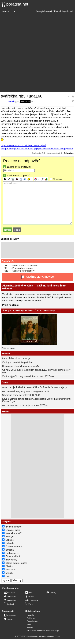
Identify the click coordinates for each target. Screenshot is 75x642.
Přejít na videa (8, 348)
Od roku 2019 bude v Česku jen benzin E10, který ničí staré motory (36, 370)
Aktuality (6, 353)
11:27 (33, 101)
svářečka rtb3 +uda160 (21, 96)
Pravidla (30, 615)
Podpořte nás (8, 261)
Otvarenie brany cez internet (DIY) (19, 395)
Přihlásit (57, 11)
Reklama (31, 618)
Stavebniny (11, 559)
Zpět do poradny (10, 239)
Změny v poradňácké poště (16, 362)
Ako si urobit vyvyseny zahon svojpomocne (24, 391)
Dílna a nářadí (13, 556)
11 (52, 376)
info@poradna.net (46, 636)
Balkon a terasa (14, 546)
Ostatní (9, 573)
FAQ (29, 624)
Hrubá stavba (12, 553)
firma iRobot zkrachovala (14, 358)
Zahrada (10, 543)
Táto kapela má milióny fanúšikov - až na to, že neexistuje (28, 311)
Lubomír (10, 101)
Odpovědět (69, 153)
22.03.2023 (25, 101)
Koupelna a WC (13, 533)
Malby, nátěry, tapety (16, 563)
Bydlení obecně (13, 526)
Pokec (9, 576)
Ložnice (10, 540)
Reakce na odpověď (21, 161)
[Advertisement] (37, 52)
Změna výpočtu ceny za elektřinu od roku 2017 (26, 376)
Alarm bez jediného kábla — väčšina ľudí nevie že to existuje (33, 387)
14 (14, 401)
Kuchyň (9, 536)
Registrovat (67, 11)
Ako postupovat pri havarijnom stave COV (23, 405)
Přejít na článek (10, 305)
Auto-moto (11, 569)
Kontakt (30, 627)
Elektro (9, 566)
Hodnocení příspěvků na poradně (19, 366)
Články (5, 382)
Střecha (10, 549)
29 (4, 372)
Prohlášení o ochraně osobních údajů (43, 631)
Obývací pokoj (13, 530)
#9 (73, 101)
